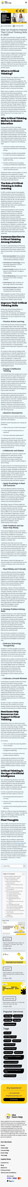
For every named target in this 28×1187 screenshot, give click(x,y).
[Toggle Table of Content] (22, 874)
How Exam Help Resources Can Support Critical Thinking (15, 911)
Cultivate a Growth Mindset (14, 908)
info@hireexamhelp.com (14, 1096)
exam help (21, 843)
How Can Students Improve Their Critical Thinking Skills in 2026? (12, 877)
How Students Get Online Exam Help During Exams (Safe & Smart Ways (13, 974)
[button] (26, 2)
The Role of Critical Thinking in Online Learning (14, 885)
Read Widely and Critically (14, 904)
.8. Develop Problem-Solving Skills (15, 905)
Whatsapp (14, 1099)
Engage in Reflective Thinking (15, 894)
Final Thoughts (9, 916)
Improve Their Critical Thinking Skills (14, 891)
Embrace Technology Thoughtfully (16, 907)
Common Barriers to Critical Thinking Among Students (14, 888)
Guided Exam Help (9, 998)
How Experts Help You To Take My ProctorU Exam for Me (13, 1003)
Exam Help (7, 1020)
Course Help (18, 1016)
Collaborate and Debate (14, 897)
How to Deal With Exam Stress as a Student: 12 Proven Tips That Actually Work (13, 944)
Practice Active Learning (14, 892)
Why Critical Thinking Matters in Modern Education (13, 882)
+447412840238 (14, 1093)
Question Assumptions (13, 895)
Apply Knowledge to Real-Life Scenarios (15, 899)
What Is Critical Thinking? (12, 879)
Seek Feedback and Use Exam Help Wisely (16, 902)
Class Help (7, 1016)
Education (7, 939)
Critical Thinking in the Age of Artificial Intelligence (14, 914)
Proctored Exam (9, 1024)
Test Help (17, 1020)
